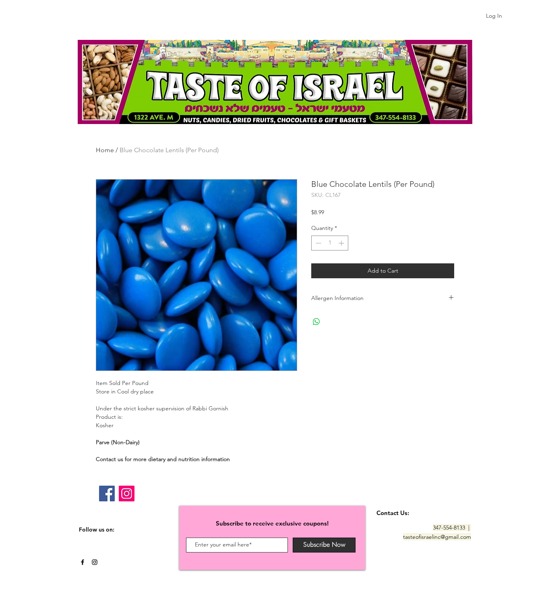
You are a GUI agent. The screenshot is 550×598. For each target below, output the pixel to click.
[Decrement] (317, 243)
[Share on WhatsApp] (316, 322)
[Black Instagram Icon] (94, 562)
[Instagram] (126, 493)
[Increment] (342, 243)
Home (105, 150)
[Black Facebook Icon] (82, 562)
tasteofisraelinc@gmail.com (437, 536)
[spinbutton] (330, 243)
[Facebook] (107, 493)
